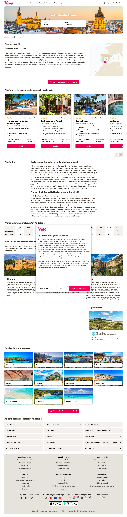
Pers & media (25, 486)
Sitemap (25, 489)
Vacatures (25, 483)
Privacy (63, 477)
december (51, 214)
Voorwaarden (53, 511)
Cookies (63, 480)
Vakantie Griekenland (25, 460)
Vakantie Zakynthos (63, 463)
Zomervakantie (101, 466)
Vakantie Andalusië (63, 466)
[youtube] (37, 499)
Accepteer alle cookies (79, 288)
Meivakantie (102, 463)
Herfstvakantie (102, 469)
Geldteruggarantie (101, 483)
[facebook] (21, 499)
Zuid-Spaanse (77, 177)
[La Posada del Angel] (55, 122)
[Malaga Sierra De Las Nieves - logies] (21, 122)
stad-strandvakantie (60, 181)
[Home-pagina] (8, 3)
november (42, 214)
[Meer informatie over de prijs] (34, 141)
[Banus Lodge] (90, 122)
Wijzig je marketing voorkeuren (63, 486)
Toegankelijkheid (63, 483)
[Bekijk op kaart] (106, 59)
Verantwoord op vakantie (25, 480)
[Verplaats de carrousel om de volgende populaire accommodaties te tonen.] (120, 154)
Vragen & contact (102, 477)
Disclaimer (63, 489)
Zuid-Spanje (10, 53)
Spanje (32, 184)
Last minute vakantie (102, 460)
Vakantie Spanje (25, 463)
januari (59, 214)
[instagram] (26, 499)
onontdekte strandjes (48, 200)
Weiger (61, 288)
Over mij (25, 477)
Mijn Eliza (101, 480)
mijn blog (97, 339)
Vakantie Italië (25, 466)
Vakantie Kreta (63, 460)
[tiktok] (31, 499)
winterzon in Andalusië (79, 211)
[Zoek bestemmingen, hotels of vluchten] (104, 3)
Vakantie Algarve (63, 469)
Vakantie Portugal (25, 469)
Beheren (42, 288)
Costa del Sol (66, 62)
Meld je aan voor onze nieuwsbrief (101, 486)
